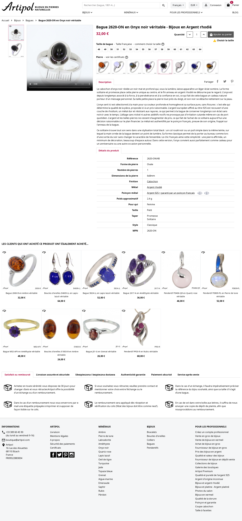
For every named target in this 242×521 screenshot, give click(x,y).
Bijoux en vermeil (204, 494)
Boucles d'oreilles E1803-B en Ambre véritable (61, 353)
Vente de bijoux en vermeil (209, 439)
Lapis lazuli (104, 455)
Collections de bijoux (206, 463)
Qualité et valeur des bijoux (209, 455)
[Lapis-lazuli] (196, 67)
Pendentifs (152, 447)
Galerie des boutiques (206, 467)
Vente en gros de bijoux (207, 436)
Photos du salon (203, 490)
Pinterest (232, 81)
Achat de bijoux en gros (207, 443)
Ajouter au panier (221, 34)
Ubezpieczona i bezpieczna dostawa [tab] (95, 374)
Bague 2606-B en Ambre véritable (21, 293)
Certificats (55, 447)
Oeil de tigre (104, 459)
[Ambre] (103, 67)
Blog (235, 12)
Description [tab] (105, 82)
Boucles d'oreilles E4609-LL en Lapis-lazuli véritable (61, 295)
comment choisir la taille (150, 44)
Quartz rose (104, 451)
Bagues (151, 443)
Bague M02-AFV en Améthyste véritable (21, 351)
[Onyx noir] (165, 67)
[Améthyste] (149, 67)
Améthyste (104, 443)
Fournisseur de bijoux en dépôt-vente (215, 459)
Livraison (55, 432)
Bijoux (86, 12)
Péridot (102, 494)
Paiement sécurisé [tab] (161, 374)
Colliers (151, 439)
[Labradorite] (134, 67)
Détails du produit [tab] (109, 150)
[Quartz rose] (180, 67)
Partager (217, 81)
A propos (55, 439)
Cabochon (152, 181)
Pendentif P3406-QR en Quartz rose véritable (180, 295)
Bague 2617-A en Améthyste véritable (141, 293)
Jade (100, 467)
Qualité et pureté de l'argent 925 (212, 475)
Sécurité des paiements (62, 443)
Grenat (102, 475)
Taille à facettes (203, 510)
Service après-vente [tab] (188, 374)
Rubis (101, 490)
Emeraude (103, 483)
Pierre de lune (105, 436)
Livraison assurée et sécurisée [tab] (52, 374)
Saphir (101, 486)
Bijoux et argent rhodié (207, 483)
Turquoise (103, 463)
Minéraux (130, 12)
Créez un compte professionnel (212, 432)
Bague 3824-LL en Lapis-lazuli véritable (101, 293)
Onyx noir (103, 447)
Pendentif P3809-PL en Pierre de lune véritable (220, 295)
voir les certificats (117, 57)
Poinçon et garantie (205, 502)
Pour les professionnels (185, 12)
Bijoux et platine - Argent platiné (212, 486)
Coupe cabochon (204, 506)
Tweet (225, 81)
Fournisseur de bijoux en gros (211, 447)
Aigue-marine (105, 479)
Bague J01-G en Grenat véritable (101, 351)
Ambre (102, 432)
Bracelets (152, 432)
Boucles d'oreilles (156, 436)
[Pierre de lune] (119, 67)
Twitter (59, 455)
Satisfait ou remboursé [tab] (17, 374)
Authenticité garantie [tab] (133, 374)
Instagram (72, 455)
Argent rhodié (154, 187)
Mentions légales (59, 436)
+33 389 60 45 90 (14, 432)
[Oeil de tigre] (211, 67)
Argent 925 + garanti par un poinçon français (171, 192)
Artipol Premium (204, 471)
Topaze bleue (105, 471)
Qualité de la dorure (206, 498)
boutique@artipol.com (18, 439)
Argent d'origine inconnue (209, 479)
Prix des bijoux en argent (208, 451)
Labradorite (104, 439)
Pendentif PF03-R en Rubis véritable (141, 351)
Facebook (53, 455)
